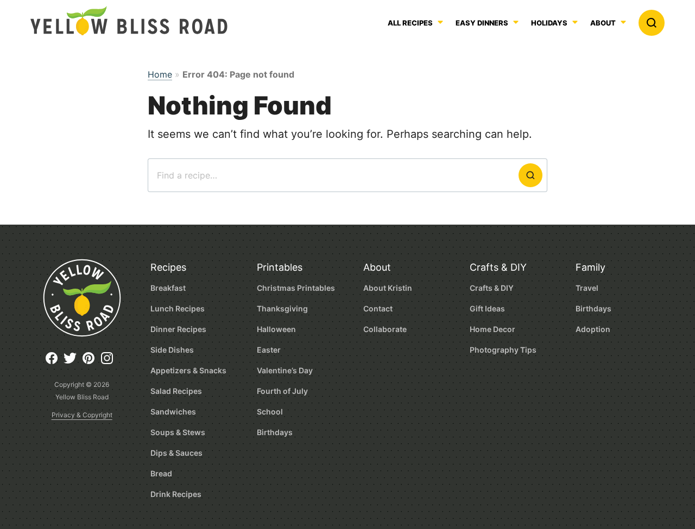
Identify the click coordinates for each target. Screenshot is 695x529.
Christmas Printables (296, 287)
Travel (587, 287)
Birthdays (275, 432)
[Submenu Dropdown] (515, 22)
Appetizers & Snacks (188, 370)
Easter (269, 349)
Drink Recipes (175, 494)
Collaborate (385, 329)
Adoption (593, 329)
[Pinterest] (91, 362)
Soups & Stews (177, 432)
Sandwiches (173, 411)
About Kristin (387, 287)
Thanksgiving (282, 308)
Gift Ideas (487, 308)
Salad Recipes (176, 391)
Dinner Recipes (178, 329)
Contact (378, 308)
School (270, 411)
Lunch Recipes (177, 308)
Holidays (549, 23)
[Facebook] (54, 362)
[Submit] (530, 175)
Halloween (276, 329)
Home (160, 74)
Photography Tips (503, 349)
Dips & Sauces (176, 452)
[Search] (652, 23)
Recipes (168, 267)
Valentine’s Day (285, 370)
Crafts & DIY (498, 267)
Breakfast (168, 287)
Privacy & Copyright (82, 415)
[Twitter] (73, 362)
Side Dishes (172, 349)
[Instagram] (109, 362)
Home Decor (492, 329)
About (603, 23)
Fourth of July (282, 391)
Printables (279, 267)
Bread (161, 473)
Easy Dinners (482, 23)
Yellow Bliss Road (129, 20)
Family (590, 267)
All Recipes (410, 23)
